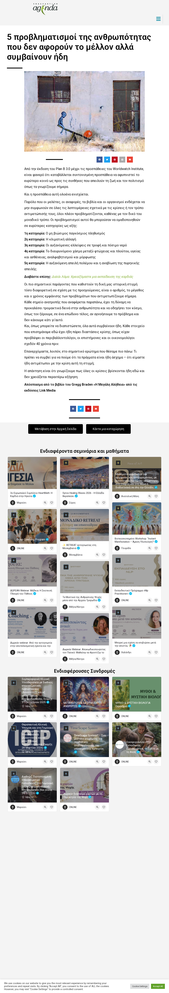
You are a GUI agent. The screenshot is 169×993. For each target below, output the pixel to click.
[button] (99, 160)
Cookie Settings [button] (139, 986)
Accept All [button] (158, 986)
